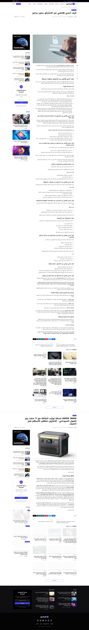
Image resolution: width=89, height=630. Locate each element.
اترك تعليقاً (54, 407)
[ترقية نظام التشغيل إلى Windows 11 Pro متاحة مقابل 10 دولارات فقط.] (69, 549)
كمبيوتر (45, 4)
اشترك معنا (18, 4)
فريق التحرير (70, 16)
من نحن (75, 1)
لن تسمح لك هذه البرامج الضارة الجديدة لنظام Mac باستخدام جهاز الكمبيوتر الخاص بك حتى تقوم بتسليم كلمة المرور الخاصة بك (42, 599)
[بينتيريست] (17, 16)
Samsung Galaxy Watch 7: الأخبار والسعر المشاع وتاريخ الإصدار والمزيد (19, 79)
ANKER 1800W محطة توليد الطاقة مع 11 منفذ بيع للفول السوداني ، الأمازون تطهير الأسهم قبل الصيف (65, 345)
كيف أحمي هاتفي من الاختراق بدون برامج (45, 521)
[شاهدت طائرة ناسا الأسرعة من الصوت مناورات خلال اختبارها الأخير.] (54, 532)
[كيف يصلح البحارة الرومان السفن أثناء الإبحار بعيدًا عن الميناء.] (69, 566)
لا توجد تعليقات (55, 16)
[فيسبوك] (77, 68)
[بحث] (13, 4)
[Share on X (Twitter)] (18, 16)
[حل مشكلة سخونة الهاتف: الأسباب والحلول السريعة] (21, 135)
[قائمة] (75, 4)
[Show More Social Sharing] (13, 16)
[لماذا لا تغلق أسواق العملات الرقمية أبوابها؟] (69, 355)
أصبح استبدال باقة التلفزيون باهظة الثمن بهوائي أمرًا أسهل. (54, 573)
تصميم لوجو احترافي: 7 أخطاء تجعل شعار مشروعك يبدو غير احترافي (40, 400)
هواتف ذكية (51, 4)
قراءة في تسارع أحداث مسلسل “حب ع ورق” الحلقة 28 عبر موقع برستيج (40, 355)
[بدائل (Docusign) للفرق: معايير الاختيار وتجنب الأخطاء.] (54, 549)
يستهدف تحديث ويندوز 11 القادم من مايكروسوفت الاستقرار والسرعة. (39, 574)
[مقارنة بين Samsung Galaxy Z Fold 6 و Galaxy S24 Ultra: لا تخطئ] (27, 57)
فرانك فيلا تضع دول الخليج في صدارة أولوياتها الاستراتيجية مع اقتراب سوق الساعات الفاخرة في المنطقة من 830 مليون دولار (69, 540)
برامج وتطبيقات (40, 4)
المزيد (29, 4)
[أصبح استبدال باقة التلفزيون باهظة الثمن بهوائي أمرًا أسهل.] (54, 566)
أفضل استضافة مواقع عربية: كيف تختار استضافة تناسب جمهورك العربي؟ (69, 400)
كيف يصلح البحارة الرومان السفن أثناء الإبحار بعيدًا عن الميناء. (69, 573)
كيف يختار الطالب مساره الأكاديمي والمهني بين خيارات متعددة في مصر (55, 393)
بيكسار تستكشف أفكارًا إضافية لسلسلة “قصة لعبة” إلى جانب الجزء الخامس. (40, 557)
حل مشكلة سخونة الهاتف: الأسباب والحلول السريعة (20, 142)
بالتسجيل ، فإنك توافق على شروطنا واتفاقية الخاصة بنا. (21, 106)
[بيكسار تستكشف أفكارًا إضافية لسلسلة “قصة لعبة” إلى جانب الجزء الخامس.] (39, 549)
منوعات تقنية (74, 10)
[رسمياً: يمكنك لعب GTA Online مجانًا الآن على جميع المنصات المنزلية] (21, 119)
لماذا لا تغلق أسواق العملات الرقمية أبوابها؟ (70, 363)
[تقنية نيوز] (70, 4)
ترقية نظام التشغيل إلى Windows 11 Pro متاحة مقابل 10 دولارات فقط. (69, 557)
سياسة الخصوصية (69, 1)
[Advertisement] (44, 25)
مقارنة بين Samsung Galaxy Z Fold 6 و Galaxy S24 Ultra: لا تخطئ (18, 57)
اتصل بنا (65, 1)
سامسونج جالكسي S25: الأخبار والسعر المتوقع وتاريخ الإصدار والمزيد (18, 68)
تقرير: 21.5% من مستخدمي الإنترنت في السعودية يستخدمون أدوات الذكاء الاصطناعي (44, 345)
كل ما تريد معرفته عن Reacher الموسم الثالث (18, 74)
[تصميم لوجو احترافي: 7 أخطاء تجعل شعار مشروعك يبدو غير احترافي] (39, 393)
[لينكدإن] (15, 16)
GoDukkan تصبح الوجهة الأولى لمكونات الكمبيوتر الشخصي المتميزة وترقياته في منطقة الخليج (70, 380)
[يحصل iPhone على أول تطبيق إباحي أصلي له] (27, 63)
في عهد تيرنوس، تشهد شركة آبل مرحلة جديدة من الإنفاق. (40, 539)
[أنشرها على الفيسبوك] (20, 16)
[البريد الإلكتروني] (77, 79)
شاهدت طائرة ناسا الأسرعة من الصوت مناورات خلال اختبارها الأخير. (55, 540)
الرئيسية (62, 4)
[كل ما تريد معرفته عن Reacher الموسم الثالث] (27, 75)
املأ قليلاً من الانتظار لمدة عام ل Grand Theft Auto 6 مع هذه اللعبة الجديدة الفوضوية (65, 522)
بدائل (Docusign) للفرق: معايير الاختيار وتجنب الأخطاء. (55, 557)
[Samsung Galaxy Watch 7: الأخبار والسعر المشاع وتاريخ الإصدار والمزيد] (27, 80)
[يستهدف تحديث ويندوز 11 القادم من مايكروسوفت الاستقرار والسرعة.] (39, 566)
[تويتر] (77, 71)
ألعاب (28, 114)
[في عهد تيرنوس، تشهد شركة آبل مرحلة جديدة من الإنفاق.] (39, 532)
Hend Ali (24, 143)
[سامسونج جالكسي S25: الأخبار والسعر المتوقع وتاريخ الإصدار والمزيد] (27, 69)
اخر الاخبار (57, 4)
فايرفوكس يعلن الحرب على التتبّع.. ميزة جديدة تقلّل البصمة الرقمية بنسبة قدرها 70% (21, 158)
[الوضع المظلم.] (14, 3)
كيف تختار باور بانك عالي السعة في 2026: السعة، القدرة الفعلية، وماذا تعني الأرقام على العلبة (54, 363)
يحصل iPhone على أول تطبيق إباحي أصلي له (18, 63)
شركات (34, 4)
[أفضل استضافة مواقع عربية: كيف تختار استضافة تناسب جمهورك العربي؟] (69, 393)
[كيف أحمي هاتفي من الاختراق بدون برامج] (54, 49)
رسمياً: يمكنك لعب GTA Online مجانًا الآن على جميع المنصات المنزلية (20, 126)
